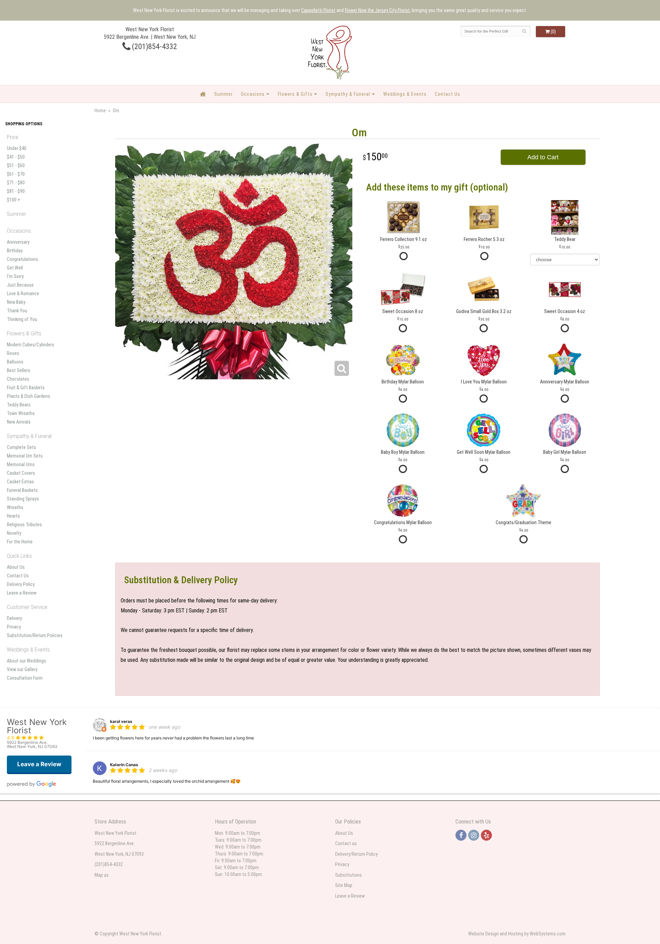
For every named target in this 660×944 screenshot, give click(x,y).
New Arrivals (19, 422)
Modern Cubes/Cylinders (30, 344)
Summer (223, 94)
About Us (16, 567)
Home (100, 110)
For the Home (20, 541)
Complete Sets (21, 447)
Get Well (15, 267)
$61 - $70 (16, 174)
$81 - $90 (16, 191)
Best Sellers (18, 370)
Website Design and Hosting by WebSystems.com (516, 933)
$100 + (13, 200)
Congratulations (22, 259)
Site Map (343, 885)
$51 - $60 (16, 165)
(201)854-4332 (153, 46)
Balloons (15, 362)
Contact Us (447, 94)
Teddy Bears (19, 404)
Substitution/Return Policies (35, 635)
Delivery (14, 618)
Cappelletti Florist (318, 10)
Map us (102, 875)
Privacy (14, 627)
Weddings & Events (405, 94)
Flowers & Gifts (295, 94)
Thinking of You (22, 319)
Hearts (13, 516)
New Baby (16, 302)
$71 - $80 (16, 182)
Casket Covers (21, 473)
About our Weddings (26, 661)
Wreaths (15, 507)
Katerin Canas (124, 764)
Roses (13, 353)
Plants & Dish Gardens (28, 396)
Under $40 (16, 148)
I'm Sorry (15, 276)
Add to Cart (543, 157)
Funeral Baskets (22, 490)
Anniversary (18, 242)
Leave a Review (21, 593)
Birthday (15, 250)
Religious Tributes (24, 524)
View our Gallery (22, 669)
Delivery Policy (21, 584)
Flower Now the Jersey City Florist (377, 10)
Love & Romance (23, 293)
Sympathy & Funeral (348, 94)
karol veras (121, 721)
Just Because (20, 285)
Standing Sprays (23, 499)
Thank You (17, 310)
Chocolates (18, 379)
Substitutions (348, 875)
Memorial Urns (21, 464)
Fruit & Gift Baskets (26, 387)
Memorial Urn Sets (25, 456)
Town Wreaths (21, 413)
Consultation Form (25, 678)
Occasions (253, 94)
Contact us (346, 843)
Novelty (14, 533)
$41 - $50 (16, 157)
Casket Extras (20, 481)
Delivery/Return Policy (356, 854)
